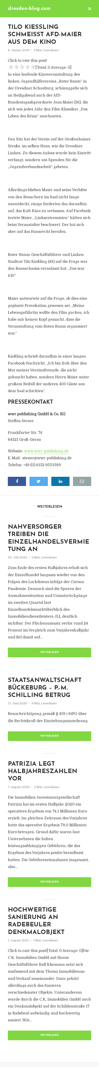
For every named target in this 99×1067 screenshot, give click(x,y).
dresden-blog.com (29, 8)
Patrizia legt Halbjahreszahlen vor (42, 771)
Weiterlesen (49, 652)
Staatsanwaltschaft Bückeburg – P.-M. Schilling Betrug (45, 688)
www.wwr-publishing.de (46, 451)
